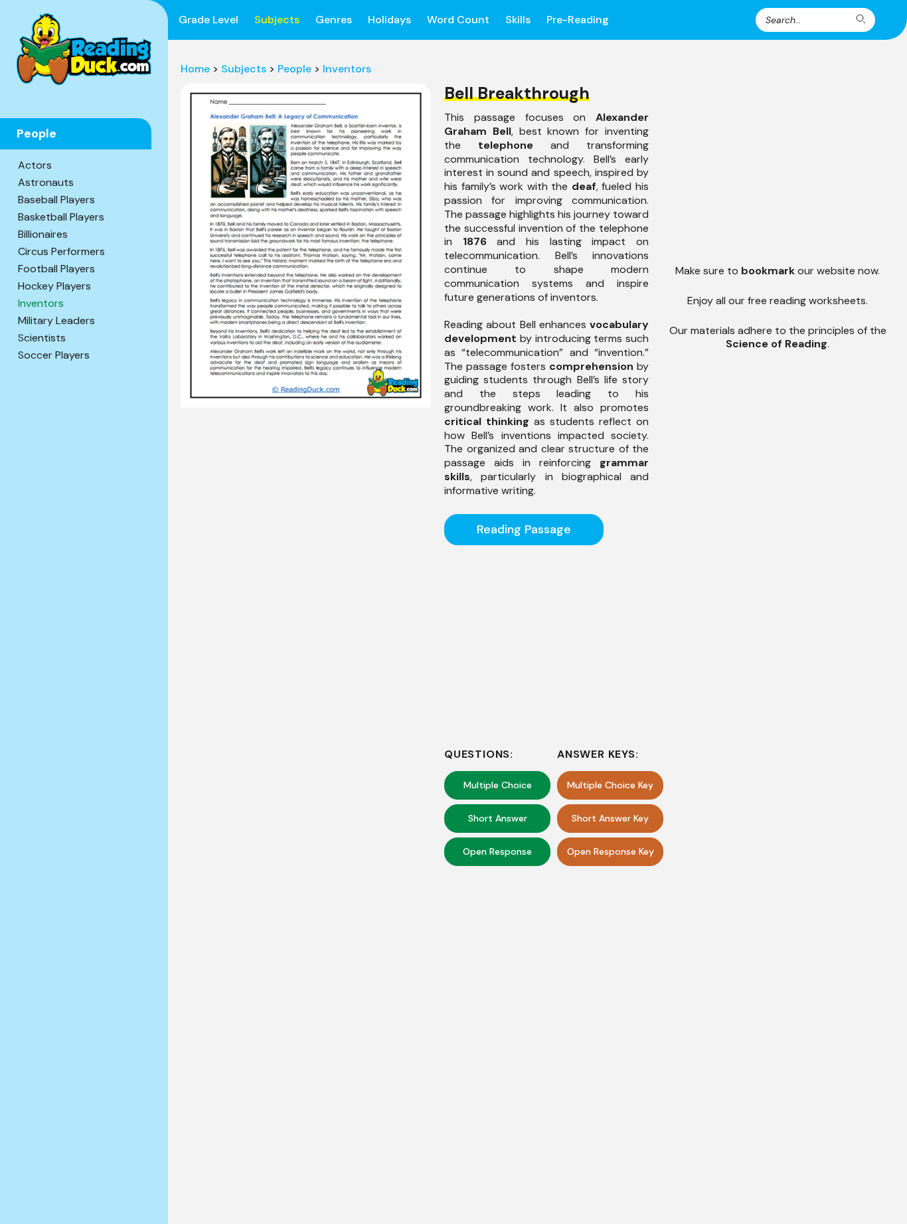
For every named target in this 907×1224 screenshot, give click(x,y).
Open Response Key (610, 851)
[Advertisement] (546, 644)
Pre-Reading (577, 20)
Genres (333, 20)
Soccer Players (54, 355)
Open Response (497, 851)
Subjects (276, 20)
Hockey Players (54, 286)
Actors (35, 165)
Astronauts (46, 182)
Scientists (42, 338)
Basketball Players (61, 217)
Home (195, 69)
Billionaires (43, 234)
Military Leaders (56, 320)
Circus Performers (61, 251)
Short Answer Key (610, 818)
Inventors (41, 303)
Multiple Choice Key (610, 785)
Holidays (389, 20)
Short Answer (497, 818)
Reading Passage (524, 529)
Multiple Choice (497, 785)
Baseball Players (56, 200)
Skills (518, 20)
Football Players (56, 269)
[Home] (84, 49)
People (294, 69)
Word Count (458, 20)
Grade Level (208, 20)
